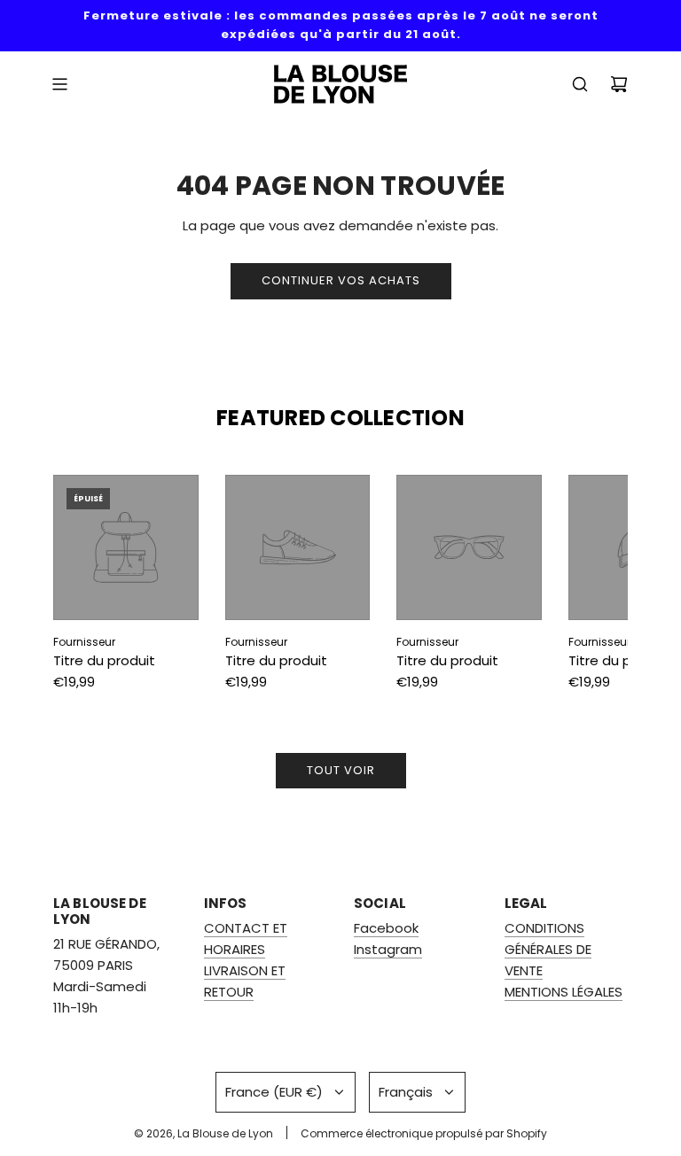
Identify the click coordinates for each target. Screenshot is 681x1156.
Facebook (386, 928)
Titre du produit (104, 660)
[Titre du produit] (126, 547)
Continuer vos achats (341, 280)
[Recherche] (579, 84)
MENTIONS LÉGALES (563, 991)
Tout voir (341, 770)
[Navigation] (59, 84)
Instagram (388, 949)
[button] (86, 587)
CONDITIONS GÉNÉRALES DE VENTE (548, 949)
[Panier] (618, 84)
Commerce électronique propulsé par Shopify (424, 1133)
